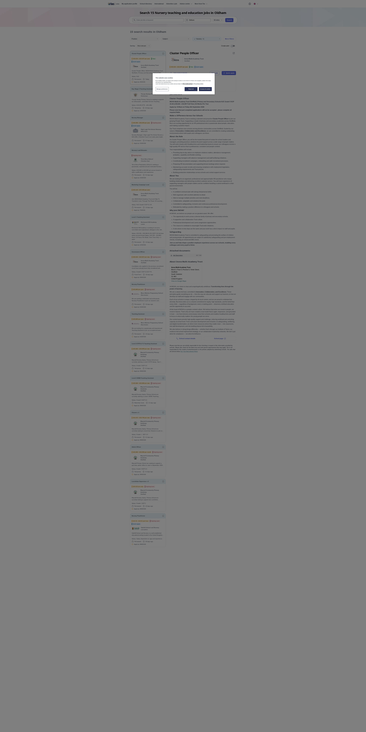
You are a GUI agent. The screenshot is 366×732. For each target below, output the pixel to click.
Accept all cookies (205, 89)
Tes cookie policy (187, 83)
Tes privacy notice (198, 83)
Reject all (191, 89)
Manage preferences (162, 89)
